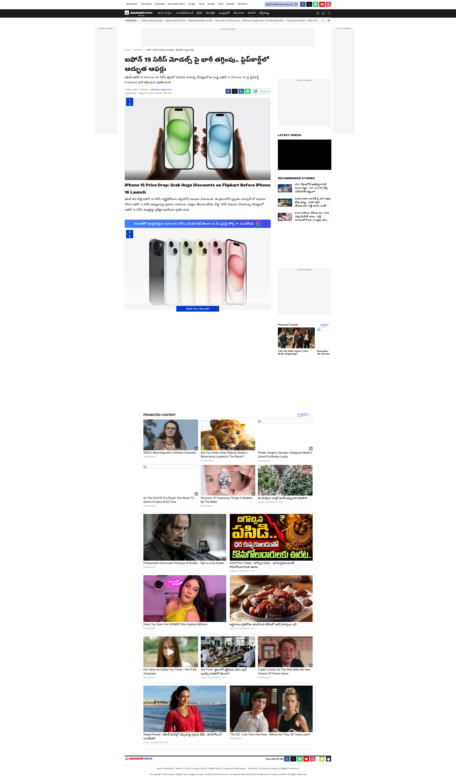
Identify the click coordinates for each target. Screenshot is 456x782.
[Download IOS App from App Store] (328, 759)
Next (328, 20)
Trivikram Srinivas (296, 20)
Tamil (201, 3)
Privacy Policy (199, 768)
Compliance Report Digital (273, 768)
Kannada (160, 3)
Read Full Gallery (197, 308)
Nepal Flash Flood (175, 20)
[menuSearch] (329, 13)
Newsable (146, 3)
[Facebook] (303, 4)
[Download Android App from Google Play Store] (322, 759)
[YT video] (322, 4)
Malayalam (132, 3)
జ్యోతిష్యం (264, 12)
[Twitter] (309, 4)
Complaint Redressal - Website (240, 768)
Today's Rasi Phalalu (152, 20)
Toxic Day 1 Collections (227, 20)
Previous (323, 20)
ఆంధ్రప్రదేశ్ (224, 12)
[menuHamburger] (323, 13)
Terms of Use (182, 768)
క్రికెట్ (199, 12)
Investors (294, 768)
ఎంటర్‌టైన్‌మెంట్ (184, 12)
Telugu (191, 3)
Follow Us (264, 91)
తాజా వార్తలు (164, 12)
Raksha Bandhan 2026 (200, 20)
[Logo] (140, 13)
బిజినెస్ (252, 12)
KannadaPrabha (176, 3)
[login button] (318, 13)
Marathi (230, 3)
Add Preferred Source (279, 4)
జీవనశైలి (210, 12)
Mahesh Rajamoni (161, 89)
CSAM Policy (214, 768)
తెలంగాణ (238, 12)
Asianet (138, 758)
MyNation (242, 3)
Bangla (211, 3)
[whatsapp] (315, 4)
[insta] (328, 4)
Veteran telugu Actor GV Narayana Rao (263, 20)
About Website (165, 768)
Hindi (220, 3)
